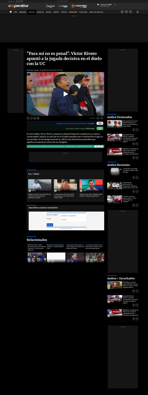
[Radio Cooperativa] (79, 6)
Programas (83, 12)
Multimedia (73, 12)
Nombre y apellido (52, 215)
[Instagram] (22, 1)
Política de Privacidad (66, 228)
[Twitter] (19, 1)
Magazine (22, 12)
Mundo (48, 12)
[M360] (126, 14)
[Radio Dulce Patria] (50, 6)
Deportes (31, 12)
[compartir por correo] (98, 118)
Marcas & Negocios (96, 12)
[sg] (130, 14)
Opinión (56, 12)
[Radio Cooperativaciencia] (63, 6)
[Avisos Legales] (122, 14)
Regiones (40, 12)
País (15, 12)
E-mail (49, 218)
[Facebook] (17, 1)
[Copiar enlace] (101, 118)
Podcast (64, 12)
